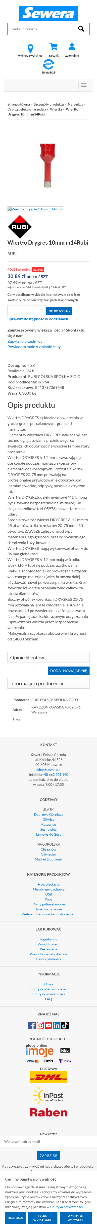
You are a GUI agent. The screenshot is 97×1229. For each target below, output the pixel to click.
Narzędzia (75, 104)
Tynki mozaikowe (48, 909)
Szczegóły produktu (49, 104)
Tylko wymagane (42, 1218)
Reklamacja (48, 949)
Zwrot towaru (48, 944)
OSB (48, 894)
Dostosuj (15, 1218)
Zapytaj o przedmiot (24, 341)
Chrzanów (48, 849)
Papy (48, 899)
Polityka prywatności (48, 994)
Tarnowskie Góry (48, 834)
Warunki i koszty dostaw (48, 954)
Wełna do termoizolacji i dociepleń (48, 914)
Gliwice (48, 819)
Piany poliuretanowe (49, 904)
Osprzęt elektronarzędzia (26, 109)
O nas (48, 984)
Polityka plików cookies (48, 989)
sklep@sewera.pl (48, 769)
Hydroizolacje (48, 884)
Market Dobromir (48, 859)
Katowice (48, 824)
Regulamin (48, 939)
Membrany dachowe (48, 889)
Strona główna (18, 104)
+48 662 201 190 (55, 774)
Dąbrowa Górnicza (48, 814)
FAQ (48, 999)
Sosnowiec (48, 829)
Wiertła (56, 109)
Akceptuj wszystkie (76, 1218)
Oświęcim (48, 854)
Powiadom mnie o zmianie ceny (34, 346)
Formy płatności (48, 959)
